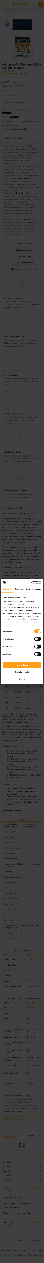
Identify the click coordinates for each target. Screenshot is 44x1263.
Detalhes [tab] (19, 589)
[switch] (37, 639)
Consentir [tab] (7, 589)
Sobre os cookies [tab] (33, 589)
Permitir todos (22, 665)
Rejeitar (22, 679)
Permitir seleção (22, 672)
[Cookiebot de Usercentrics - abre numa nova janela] (31, 582)
